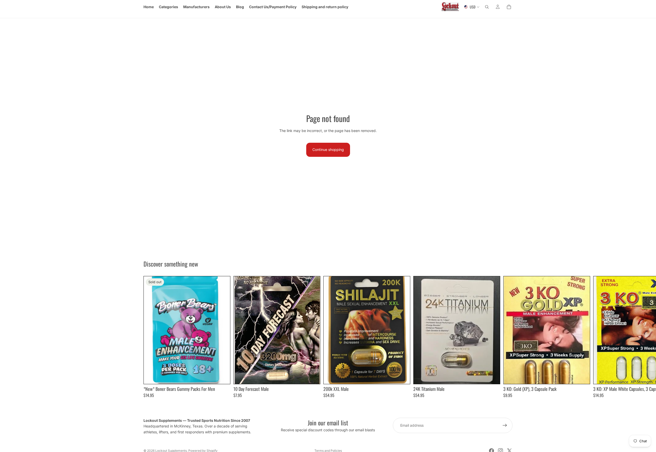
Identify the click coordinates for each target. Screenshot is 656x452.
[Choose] (312, 376)
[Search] (487, 7)
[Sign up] (504, 425)
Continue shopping (328, 149)
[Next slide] (506, 337)
